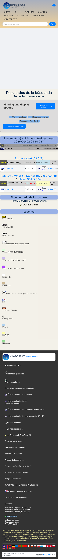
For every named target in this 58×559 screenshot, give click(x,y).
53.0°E (38, 158)
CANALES (42, 12)
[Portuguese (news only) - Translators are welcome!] (22, 546)
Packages (9, 466)
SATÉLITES (29, 12)
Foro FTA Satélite (12, 524)
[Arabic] (47, 546)
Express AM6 (23, 158)
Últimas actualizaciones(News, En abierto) (16, 402)
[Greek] (41, 546)
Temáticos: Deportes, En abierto (18, 508)
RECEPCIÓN (22, 16)
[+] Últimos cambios (18, 117)
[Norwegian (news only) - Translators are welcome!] (19, 546)
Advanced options (46, 106)
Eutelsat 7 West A (12, 176)
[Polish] (32, 546)
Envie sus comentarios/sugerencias (19, 388)
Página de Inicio (32, 357)
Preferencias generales (14, 374)
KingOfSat (47, 555)
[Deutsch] (13, 546)
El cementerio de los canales (16, 472)
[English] (4, 546)
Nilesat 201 (50, 176)
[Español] (25, 546)
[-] (20, 12)
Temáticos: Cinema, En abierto (17, 512)
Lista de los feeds (12, 520)
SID (38, 148)
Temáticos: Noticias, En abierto (17, 510)
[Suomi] (44, 546)
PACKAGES (8, 16)
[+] (15, 12)
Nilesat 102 (33, 176)
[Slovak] (38, 546)
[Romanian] (7, 548)
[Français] (7, 546)
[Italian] (29, 546)
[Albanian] (13, 548)
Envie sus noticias (30, 205)
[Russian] (53, 546)
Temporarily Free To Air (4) (20, 435)
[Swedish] (16, 546)
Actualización (52, 148)
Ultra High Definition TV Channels (24, 485)
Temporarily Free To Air (29, 121)
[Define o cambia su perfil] (54, 5)
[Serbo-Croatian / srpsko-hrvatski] (4, 548)
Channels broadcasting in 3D (20, 491)
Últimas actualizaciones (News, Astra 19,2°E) (25, 416)
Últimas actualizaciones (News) (20, 395)
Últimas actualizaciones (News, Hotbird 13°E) (25, 410)
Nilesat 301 (25, 179)
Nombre (8, 148)
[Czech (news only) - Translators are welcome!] (35, 546)
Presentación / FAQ (12, 365)
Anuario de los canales (14, 460)
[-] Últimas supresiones (39, 117)
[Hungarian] (10, 548)
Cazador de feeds (12, 522)
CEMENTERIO (38, 16)
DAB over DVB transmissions (16, 497)
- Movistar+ (25, 466)
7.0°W (37, 179)
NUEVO (7, 12)
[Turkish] (50, 546)
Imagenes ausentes (13, 479)
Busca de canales (14, 441)
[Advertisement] (29, 58)
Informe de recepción (13, 454)
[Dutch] (10, 546)
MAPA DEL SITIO (10, 19)
